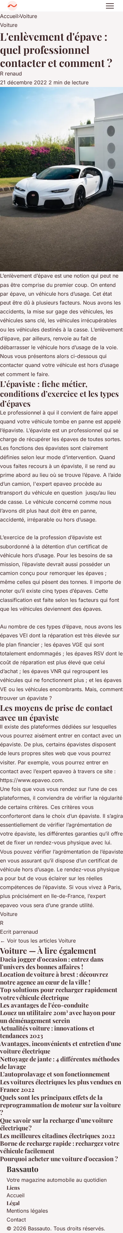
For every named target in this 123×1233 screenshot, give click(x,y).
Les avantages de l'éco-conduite (44, 1005)
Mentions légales (27, 1210)
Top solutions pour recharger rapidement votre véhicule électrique (58, 993)
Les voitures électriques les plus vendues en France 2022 (60, 1086)
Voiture (28, 16)
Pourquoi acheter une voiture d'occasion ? (59, 1159)
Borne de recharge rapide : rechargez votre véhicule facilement (59, 1147)
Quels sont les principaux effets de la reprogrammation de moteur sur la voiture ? (60, 1105)
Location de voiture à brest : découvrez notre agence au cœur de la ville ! (54, 978)
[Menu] (109, 6)
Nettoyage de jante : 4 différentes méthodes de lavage (60, 1063)
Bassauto (22, 1169)
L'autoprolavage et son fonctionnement (55, 1074)
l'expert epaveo (52, 483)
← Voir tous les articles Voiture (38, 940)
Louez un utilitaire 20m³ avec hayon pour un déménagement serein (57, 1016)
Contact (16, 1219)
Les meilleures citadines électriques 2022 (57, 1136)
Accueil (9, 16)
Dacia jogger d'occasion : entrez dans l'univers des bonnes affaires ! (52, 963)
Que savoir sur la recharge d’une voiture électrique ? (56, 1124)
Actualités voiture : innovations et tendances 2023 (47, 1032)
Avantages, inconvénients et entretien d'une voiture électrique (60, 1047)
